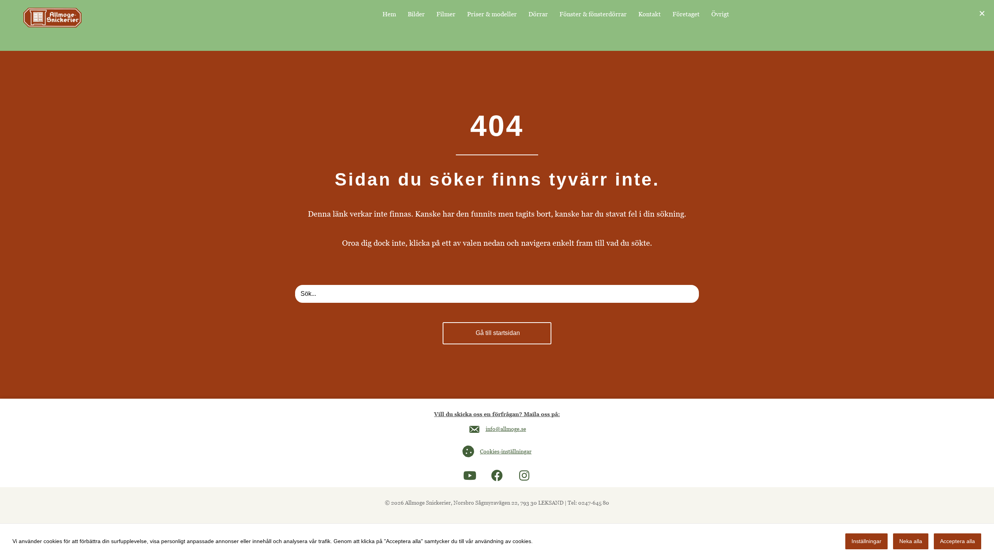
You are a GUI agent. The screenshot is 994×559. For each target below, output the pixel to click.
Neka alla (910, 541)
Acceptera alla (957, 541)
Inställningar (866, 541)
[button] (469, 475)
